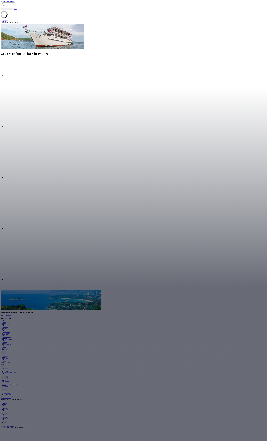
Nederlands (5, 415)
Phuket (4, 322)
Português (5, 418)
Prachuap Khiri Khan (8, 339)
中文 (4, 423)
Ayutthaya (5, 329)
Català (4, 404)
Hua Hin (5, 342)
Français (5, 412)
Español (5, 410)
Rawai (4, 347)
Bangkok (5, 320)
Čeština (5, 405)
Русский (5, 421)
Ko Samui (5, 328)
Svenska (5, 422)
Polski (4, 419)
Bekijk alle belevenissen (6, 315)
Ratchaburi (5, 338)
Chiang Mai (6, 323)
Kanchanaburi (6, 332)
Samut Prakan (6, 333)
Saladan (5, 348)
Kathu (4, 340)
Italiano (5, 414)
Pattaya (5, 324)
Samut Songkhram (7, 344)
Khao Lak (5, 327)
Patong (4, 330)
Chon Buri (5, 334)
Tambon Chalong (7, 337)
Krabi (4, 325)
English (5, 403)
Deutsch (5, 408)
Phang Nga (5, 335)
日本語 (5, 417)
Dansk (4, 407)
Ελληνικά (5, 409)
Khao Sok (5, 349)
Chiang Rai (5, 343)
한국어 (5, 413)
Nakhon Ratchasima (7, 345)
